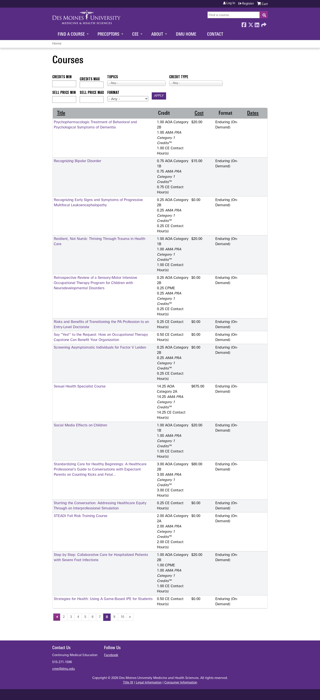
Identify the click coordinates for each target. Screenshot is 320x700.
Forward (263, 24)
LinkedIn (257, 24)
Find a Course (71, 34)
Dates (253, 113)
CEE (135, 34)
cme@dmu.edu (63, 669)
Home (56, 43)
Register (248, 3)
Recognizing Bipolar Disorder (77, 161)
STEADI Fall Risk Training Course (80, 516)
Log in (230, 3)
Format (113, 92)
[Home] (86, 17)
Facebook (244, 24)
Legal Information (149, 682)
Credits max (90, 78)
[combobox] (136, 83)
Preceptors (108, 34)
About (157, 34)
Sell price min (64, 92)
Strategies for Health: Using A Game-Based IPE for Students (103, 599)
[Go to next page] (130, 617)
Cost (199, 113)
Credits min (62, 76)
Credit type (178, 76)
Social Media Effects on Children (80, 425)
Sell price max (92, 92)
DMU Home (186, 34)
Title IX (128, 682)
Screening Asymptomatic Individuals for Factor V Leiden (100, 347)
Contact (215, 34)
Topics (112, 76)
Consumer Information (180, 682)
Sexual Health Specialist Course (80, 386)
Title (61, 113)
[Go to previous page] (56, 617)
